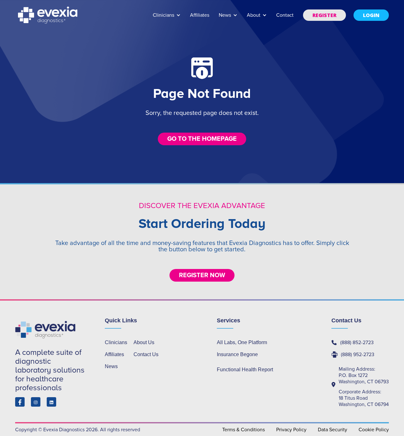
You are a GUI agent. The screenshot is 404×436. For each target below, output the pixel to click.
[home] (48, 15)
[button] (167, 18)
